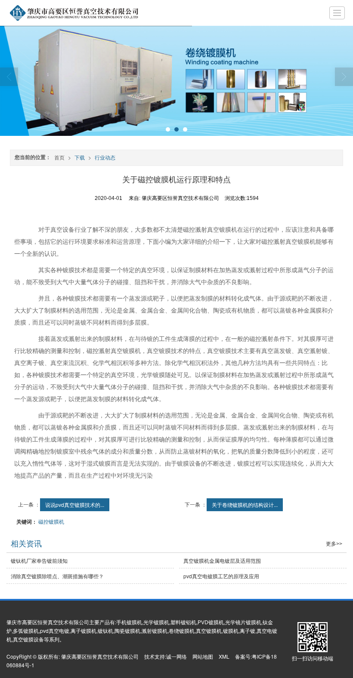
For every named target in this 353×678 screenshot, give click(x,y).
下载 (79, 157)
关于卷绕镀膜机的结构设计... (245, 504)
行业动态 (105, 157)
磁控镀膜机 (51, 521)
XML (224, 656)
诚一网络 (176, 656)
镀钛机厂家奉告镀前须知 (39, 560)
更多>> (334, 544)
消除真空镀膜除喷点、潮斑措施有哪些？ (57, 576)
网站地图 (202, 656)
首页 (59, 157)
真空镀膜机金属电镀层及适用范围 (222, 560)
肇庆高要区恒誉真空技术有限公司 (100, 656)
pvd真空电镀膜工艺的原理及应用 (221, 576)
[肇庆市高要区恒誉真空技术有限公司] (70, 13)
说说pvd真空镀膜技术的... (74, 504)
